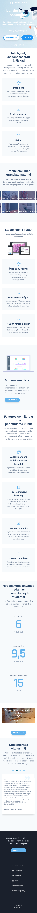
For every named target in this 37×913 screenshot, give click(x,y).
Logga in (27, 37)
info (16, 881)
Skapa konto (11, 37)
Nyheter (17, 876)
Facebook (18, 871)
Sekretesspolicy (18, 891)
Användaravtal (17, 886)
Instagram (18, 866)
